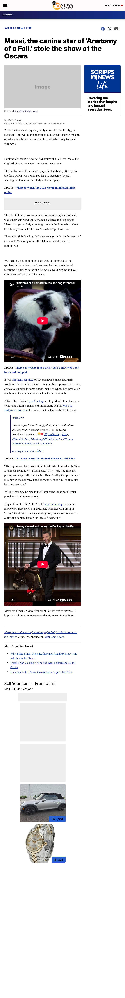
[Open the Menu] (5, 5)
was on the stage (54, 504)
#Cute (48, 443)
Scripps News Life (18, 28)
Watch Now (113, 5)
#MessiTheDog (21, 439)
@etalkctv (18, 417)
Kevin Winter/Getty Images (25, 111)
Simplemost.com (54, 637)
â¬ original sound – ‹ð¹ (27, 451)
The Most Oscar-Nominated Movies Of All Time (45, 458)
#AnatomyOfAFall (41, 439)
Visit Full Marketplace (18, 689)
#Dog (65, 434)
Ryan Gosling (36, 401)
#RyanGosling (52, 434)
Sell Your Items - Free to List (29, 683)
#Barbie (57, 439)
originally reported (23, 379)
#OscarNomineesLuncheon (28, 443)
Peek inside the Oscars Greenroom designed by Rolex (41, 672)
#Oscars (68, 439)
